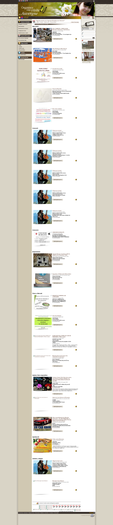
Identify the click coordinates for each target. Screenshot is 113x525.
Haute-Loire (46, 22)
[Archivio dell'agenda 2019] (77, 509)
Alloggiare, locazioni (22, 24)
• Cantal (20, 46)
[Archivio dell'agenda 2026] (77, 510)
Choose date (82, 32)
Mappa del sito (31, 512)
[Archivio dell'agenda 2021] (64, 509)
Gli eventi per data (22, 40)
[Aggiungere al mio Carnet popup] (77, 39)
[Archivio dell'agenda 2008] (65, 506)
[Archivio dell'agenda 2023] (50, 509)
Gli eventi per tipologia (23, 38)
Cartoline (23, 52)
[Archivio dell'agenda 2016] (42, 507)
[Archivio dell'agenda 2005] (74, 506)
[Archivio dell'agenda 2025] (36, 509)
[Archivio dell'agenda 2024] (43, 509)
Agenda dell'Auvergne (25, 35)
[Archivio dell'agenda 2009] (62, 506)
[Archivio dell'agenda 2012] (54, 506)
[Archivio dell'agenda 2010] (59, 506)
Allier (38, 22)
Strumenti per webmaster (23, 512)
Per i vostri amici (22, 54)
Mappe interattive (24, 43)
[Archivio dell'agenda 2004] (76, 506)
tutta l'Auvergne (75, 22)
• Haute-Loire (21, 48)
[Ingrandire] (42, 35)
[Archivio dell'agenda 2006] (71, 506)
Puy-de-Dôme (53, 22)
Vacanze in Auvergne (25, 22)
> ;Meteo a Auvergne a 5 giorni (40, 16)
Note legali (56, 512)
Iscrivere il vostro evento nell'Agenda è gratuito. (49, 503)
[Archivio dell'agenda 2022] (57, 509)
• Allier (19, 45)
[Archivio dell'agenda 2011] (57, 506)
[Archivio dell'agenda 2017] (49, 508)
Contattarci (51, 512)
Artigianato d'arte (22, 30)
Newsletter (47, 512)
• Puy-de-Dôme (21, 50)
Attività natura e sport (23, 32)
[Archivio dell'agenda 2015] (49, 507)
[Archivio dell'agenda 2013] (49, 505)
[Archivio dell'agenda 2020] (70, 509)
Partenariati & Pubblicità (39, 512)
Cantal (41, 22)
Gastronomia (21, 26)
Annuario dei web (24, 57)
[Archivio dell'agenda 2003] (79, 506)
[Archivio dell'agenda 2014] (42, 505)
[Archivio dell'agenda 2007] (68, 506)
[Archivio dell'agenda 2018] (42, 508)
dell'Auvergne (21, 59)
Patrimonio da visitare (23, 28)
